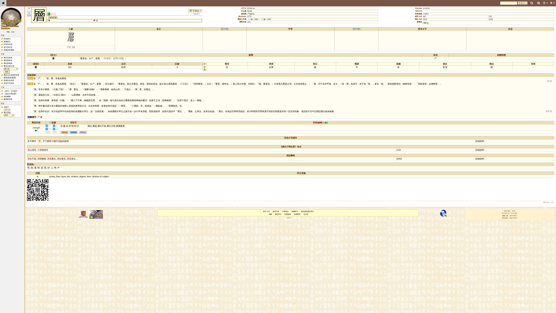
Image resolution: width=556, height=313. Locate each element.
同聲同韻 (64, 132)
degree (82, 176)
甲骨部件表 (8, 44)
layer (63, 176)
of (101, 176)
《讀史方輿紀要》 (11, 94)
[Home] (3, 3)
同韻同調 (73, 132)
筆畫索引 (7, 42)
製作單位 (278, 214)
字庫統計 (285, 211)
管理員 (289, 218)
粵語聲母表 (8, 60)
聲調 (13, 78)
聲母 (6, 78)
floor (58, 176)
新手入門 (266, 211)
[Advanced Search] (538, 3)
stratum (74, 176)
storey (52, 176)
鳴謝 (270, 214)
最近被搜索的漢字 (307, 211)
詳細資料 (479, 141)
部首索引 (7, 39)
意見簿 (305, 214)
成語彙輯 (7, 96)
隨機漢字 (295, 211)
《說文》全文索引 (11, 91)
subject (105, 176)
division (95, 176)
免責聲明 (297, 214)
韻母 (9, 78)
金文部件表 (8, 47)
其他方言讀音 (9, 83)
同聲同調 (83, 132)
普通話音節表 (9, 80)
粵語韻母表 (8, 63)
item (89, 176)
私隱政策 (288, 214)
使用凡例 (276, 211)
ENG (12, 32)
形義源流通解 (9, 50)
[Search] (532, 3)
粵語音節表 (8, 58)
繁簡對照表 (8, 99)
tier (68, 176)
